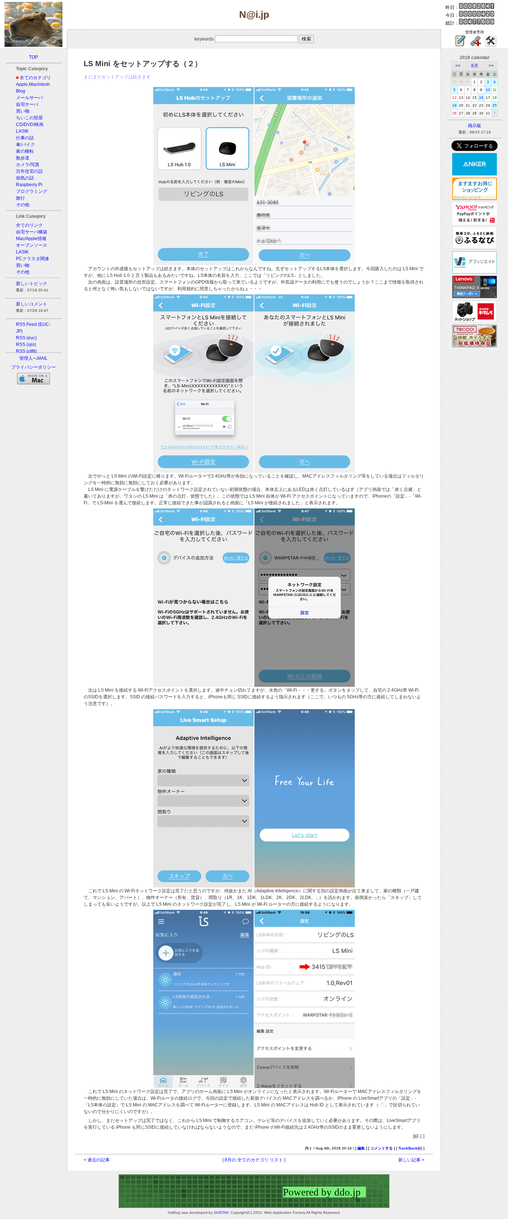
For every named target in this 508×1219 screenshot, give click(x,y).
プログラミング (31, 191)
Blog (20, 91)
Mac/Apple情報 (31, 238)
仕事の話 (25, 137)
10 (488, 90)
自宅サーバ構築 (31, 232)
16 (481, 98)
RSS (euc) (26, 337)
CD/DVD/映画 (30, 124)
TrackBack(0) (410, 1148)
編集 (361, 1148)
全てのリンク (29, 225)
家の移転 (25, 151)
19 (454, 105)
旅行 (20, 198)
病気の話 (25, 178)
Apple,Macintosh (33, 84)
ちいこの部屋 (29, 117)
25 (494, 105)
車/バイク (25, 144)
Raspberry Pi (29, 184)
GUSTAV (221, 1212)
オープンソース (31, 245)
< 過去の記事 (97, 1160)
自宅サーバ (27, 104)
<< (457, 65)
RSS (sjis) (26, 344)
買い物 (22, 111)
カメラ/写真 (27, 164)
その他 (22, 204)
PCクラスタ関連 (32, 258)
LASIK (22, 131)
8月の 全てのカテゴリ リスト (254, 1160)
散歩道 (22, 158)
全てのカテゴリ (35, 77)
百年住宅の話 (29, 171)
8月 (474, 65)
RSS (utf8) (26, 351)
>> (491, 65)
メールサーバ (29, 97)
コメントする (381, 1148)
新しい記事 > (411, 1160)
